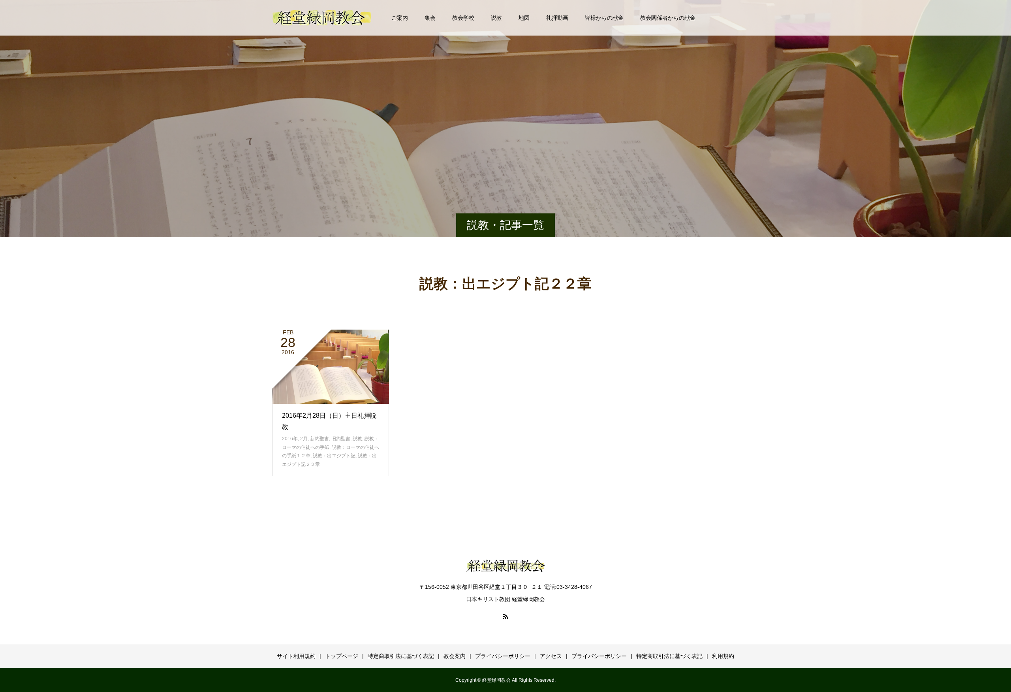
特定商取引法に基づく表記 (401, 656)
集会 (430, 18)
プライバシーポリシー (502, 656)
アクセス (551, 656)
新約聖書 (319, 438)
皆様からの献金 (604, 18)
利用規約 (723, 656)
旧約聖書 (340, 438)
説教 (496, 18)
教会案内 (454, 656)
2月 (304, 438)
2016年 (290, 438)
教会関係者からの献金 (667, 18)
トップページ (341, 656)
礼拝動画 (557, 18)
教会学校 (463, 18)
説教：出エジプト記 (334, 455)
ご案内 (399, 18)
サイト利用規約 (296, 656)
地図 (524, 18)
